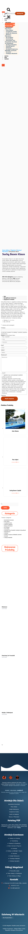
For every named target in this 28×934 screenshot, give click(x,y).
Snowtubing (6, 528)
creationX (20, 790)
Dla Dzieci (16, 280)
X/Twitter (3, 328)
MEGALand (12, 281)
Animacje (6, 533)
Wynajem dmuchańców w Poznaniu (17, 785)
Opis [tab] (5, 296)
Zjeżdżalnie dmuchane (8, 28)
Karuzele (6, 536)
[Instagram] (10, 777)
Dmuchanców (5, 281)
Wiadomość (4, 355)
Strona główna (6, 250)
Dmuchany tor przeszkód (8, 655)
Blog (6, 57)
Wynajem (8, 22)
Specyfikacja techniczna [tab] (10, 298)
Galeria (6, 56)
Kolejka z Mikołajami (7, 712)
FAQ (6, 20)
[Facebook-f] (4, 777)
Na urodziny (6, 527)
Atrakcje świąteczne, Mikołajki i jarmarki (11, 49)
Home (6, 13)
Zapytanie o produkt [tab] (9, 299)
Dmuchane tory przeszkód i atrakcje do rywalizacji (11, 42)
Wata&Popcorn (7, 531)
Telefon (3, 350)
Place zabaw (7, 521)
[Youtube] (17, 777)
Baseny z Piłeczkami (8, 35)
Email (2, 345)
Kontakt (7, 59)
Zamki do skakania (11, 33)
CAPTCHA (3, 395)
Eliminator (4, 607)
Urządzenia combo (8, 523)
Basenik (12, 280)
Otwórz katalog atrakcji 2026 (10, 25)
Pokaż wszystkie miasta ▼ (8, 917)
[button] (8, 10)
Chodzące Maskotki (11, 53)
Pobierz (19, 827)
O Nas (5, 15)
